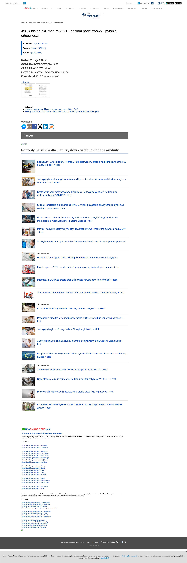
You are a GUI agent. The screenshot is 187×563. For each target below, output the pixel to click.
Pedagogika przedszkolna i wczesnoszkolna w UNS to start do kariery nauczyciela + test (80, 320)
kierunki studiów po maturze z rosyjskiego (35, 460)
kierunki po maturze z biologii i (31, 522)
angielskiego (45, 522)
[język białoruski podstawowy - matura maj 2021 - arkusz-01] (28, 91)
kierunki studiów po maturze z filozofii (33, 470)
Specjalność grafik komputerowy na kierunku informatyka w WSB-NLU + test (76, 379)
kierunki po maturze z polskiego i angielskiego (36, 504)
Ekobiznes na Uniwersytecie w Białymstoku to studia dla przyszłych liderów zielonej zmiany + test (79, 406)
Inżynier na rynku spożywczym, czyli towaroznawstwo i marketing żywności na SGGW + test (81, 230)
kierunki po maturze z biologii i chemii (33, 520)
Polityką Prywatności (129, 556)
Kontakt (89, 542)
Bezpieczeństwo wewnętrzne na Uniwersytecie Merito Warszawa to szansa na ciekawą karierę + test (81, 355)
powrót (27, 135)
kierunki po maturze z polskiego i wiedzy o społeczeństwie (40, 508)
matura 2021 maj (38, 48)
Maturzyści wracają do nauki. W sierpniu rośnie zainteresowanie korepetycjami (77, 257)
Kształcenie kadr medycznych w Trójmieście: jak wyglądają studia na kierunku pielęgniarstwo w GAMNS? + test (77, 194)
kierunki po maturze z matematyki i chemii (35, 515)
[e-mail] (29, 128)
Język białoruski (41, 44)
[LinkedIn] (45, 128)
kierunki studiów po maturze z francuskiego (35, 453)
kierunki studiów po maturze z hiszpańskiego (35, 455)
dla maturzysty (47, 8)
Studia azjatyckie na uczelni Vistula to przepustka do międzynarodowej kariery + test (80, 292)
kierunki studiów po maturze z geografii (34, 474)
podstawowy (36, 52)
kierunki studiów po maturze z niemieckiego (35, 458)
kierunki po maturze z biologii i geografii (34, 525)
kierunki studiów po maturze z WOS (33, 488)
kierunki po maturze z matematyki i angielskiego (36, 511)
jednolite (106, 8)
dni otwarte (70, 8)
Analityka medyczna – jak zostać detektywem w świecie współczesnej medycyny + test (81, 241)
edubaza (144, 8)
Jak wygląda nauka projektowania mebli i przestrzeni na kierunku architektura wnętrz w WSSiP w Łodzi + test (81, 181)
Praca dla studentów (109, 542)
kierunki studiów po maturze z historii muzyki (36, 480)
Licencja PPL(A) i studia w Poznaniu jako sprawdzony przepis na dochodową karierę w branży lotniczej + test (81, 163)
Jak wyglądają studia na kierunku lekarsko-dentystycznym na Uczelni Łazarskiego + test (80, 342)
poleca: (35, 8)
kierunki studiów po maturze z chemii (33, 468)
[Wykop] (51, 128)
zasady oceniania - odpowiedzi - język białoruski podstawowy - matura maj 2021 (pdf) (62, 111)
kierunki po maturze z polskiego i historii (34, 506)
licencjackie (82, 8)
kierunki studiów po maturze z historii (33, 478)
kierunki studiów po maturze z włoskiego (34, 462)
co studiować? (118, 8)
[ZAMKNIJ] (105, 558)
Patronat (96, 542)
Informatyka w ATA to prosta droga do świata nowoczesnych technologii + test (77, 279)
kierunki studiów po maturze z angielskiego (35, 451)
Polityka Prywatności (93, 545)
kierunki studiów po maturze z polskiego (34, 445)
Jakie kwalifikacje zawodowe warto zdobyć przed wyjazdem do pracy (72, 369)
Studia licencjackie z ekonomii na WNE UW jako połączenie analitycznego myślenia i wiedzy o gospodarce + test (80, 206)
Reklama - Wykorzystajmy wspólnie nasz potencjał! (72, 542)
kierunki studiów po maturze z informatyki (35, 486)
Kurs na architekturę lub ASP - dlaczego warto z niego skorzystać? (71, 308)
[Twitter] (40, 128)
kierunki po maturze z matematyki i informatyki (36, 516)
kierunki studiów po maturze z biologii (33, 466)
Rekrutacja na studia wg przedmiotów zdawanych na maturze (42, 433)
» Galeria (25, 82)
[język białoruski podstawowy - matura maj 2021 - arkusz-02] (43, 91)
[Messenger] (23, 128)
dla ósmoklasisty (156, 8)
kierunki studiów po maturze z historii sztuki (35, 482)
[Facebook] (34, 128)
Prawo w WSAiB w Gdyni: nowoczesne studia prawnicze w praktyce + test (75, 391)
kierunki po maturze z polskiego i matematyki (36, 502)
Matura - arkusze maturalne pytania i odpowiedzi (42, 23)
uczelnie (59, 8)
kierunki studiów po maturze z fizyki (33, 472)
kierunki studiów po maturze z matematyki (35, 447)
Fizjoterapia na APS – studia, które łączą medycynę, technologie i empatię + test (78, 267)
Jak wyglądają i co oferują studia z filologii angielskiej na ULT (68, 329)
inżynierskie (95, 8)
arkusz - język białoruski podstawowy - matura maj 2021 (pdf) (51, 109)
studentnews (132, 8)
